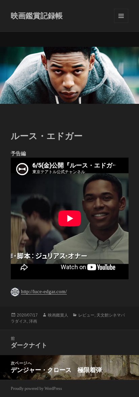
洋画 (33, 321)
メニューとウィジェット (121, 16)
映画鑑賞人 (58, 315)
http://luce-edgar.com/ (44, 291)
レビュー (86, 315)
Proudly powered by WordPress (36, 388)
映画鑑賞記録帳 (37, 15)
